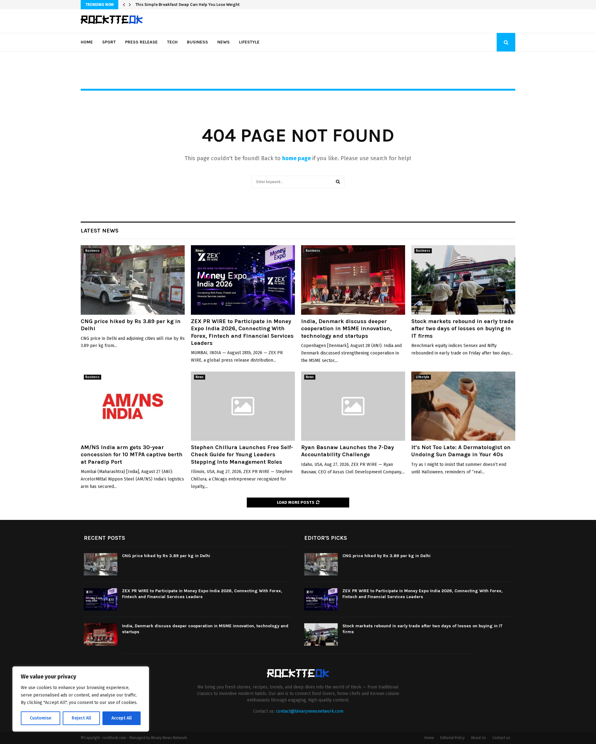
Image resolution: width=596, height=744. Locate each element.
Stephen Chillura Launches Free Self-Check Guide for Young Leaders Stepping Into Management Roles (242, 454)
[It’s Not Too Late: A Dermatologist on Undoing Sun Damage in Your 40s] (463, 406)
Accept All (121, 718)
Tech (172, 42)
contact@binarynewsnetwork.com (309, 711)
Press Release (141, 42)
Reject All (81, 718)
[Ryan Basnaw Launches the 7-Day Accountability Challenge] (353, 406)
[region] (80, 699)
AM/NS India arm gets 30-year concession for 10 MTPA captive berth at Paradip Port (132, 454)
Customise (40, 718)
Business (197, 42)
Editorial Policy (452, 738)
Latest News (100, 230)
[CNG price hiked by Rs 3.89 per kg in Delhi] (133, 279)
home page (296, 158)
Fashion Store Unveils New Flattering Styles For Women (188, 4)
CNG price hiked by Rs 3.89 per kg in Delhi (166, 555)
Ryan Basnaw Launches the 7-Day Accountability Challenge (347, 451)
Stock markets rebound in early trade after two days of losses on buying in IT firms (462, 328)
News (223, 42)
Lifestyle (249, 42)
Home (87, 42)
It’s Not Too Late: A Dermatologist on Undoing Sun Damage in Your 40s (461, 451)
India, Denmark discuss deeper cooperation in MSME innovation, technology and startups (346, 328)
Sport (109, 42)
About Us (478, 738)
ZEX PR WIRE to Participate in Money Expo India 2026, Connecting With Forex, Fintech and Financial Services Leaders (242, 332)
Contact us (501, 738)
